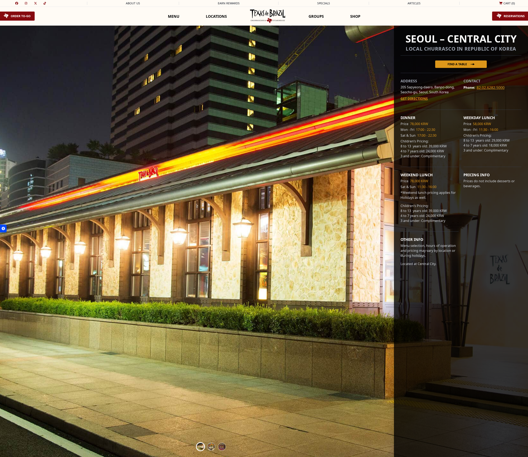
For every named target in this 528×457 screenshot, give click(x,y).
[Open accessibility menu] (3, 228)
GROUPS (316, 16)
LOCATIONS (216, 16)
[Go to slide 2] (211, 447)
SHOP (355, 16)
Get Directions (414, 98)
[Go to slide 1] (200, 447)
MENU (173, 16)
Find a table (457, 64)
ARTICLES (414, 3)
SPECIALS (323, 3)
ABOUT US (133, 3)
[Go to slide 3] (222, 447)
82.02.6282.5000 (490, 87)
